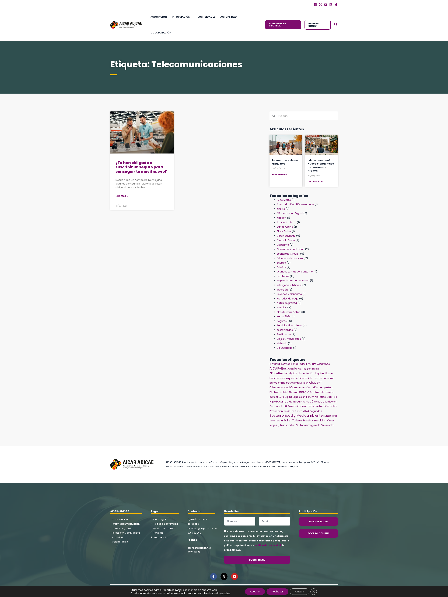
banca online (277, 382)
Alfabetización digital (283, 373)
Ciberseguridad (286, 235)
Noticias (281, 307)
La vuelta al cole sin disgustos (285, 161)
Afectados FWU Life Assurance (295, 204)
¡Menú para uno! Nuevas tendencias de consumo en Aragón (321, 165)
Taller (288, 420)
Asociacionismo (286, 222)
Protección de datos (282, 411)
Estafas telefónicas (322, 392)
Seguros (282, 321)
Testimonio (284, 334)
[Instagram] (330, 4)
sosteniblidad (285, 330)
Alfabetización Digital (290, 213)
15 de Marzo (284, 200)
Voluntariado (284, 348)
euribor (274, 397)
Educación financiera (290, 258)
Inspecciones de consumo (293, 280)
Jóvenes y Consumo (289, 294)
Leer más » (121, 196)
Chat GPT (315, 382)
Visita (299, 425)
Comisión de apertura (319, 387)
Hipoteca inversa (299, 401)
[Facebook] (315, 4)
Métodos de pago (287, 298)
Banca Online (285, 226)
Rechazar (277, 591)
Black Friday (284, 231)
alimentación (306, 373)
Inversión (282, 289)
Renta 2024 (284, 316)
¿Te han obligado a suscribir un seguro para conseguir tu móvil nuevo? (141, 167)
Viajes (331, 420)
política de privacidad (267, 545)
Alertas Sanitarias (308, 368)
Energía (281, 262)
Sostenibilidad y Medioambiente (296, 415)
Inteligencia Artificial (289, 285)
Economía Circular (288, 253)
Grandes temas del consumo (295, 271)
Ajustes (299, 591)
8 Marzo (275, 364)
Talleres (297, 420)
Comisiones (298, 387)
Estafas (281, 267)
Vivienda (282, 343)
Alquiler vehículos (296, 378)
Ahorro (281, 209)
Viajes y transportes (289, 339)
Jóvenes (316, 402)
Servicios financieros (289, 325)
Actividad (286, 364)
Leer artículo (279, 174)
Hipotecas (283, 276)
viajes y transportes (283, 425)
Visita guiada (311, 425)
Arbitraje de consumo (321, 378)
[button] (191, 17)
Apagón (281, 218)
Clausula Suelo (286, 240)
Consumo (283, 245)
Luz (285, 406)
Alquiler (319, 373)
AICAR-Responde (283, 368)
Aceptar (255, 591)
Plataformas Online (288, 312)
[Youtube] (325, 4)
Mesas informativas (301, 406)
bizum (290, 382)
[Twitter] (320, 4)
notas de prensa (287, 303)
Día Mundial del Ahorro (283, 392)
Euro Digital (285, 397)
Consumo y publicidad (290, 249)
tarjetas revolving (314, 420)
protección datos (326, 406)
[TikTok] (336, 4)
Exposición (299, 397)
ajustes (225, 593)
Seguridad (316, 411)
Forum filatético (316, 397)
